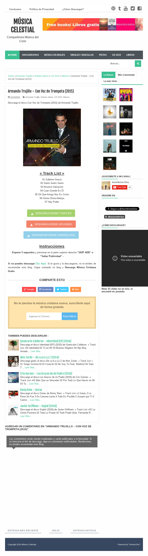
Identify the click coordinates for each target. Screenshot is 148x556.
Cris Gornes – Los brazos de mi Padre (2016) (46, 373)
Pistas (103, 55)
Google (30, 289)
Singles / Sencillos (82, 55)
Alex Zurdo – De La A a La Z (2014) (39, 357)
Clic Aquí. (41, 263)
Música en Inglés (54, 55)
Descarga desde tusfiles (53, 213)
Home (13, 55)
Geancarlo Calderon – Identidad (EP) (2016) (45, 341)
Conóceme (15, 9)
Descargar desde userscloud (53, 235)
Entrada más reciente (23, 530)
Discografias (30, 55)
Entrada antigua (84, 530)
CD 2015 (58, 97)
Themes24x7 (134, 544)
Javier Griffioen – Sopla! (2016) (38, 406)
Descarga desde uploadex (53, 224)
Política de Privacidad (41, 9)
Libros (130, 55)
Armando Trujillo (32, 97)
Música (66, 97)
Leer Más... (37, 351)
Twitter (63, 289)
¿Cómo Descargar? (73, 9)
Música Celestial (23, 26)
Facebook (46, 289)
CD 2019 (116, 55)
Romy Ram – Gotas (31, 390)
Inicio (56, 530)
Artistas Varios (47, 97)
